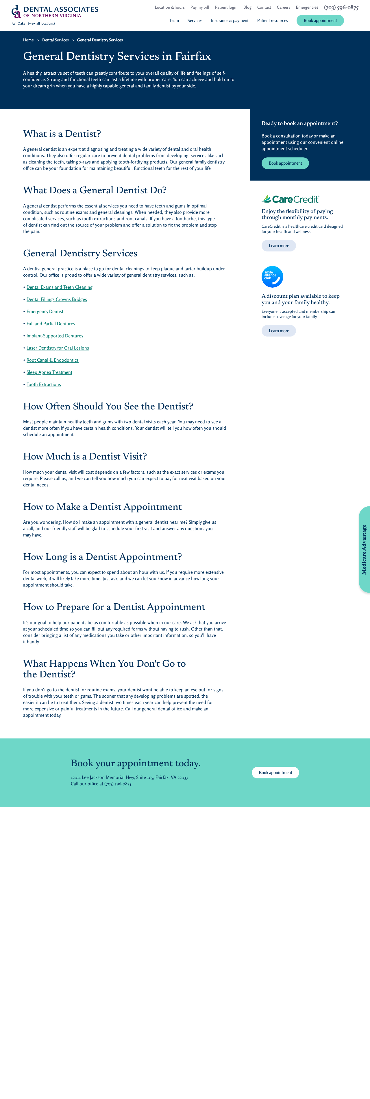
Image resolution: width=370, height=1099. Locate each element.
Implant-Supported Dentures (55, 336)
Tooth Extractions (44, 384)
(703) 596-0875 (117, 783)
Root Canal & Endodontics (53, 360)
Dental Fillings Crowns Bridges (57, 299)
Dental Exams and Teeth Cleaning (59, 287)
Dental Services (55, 39)
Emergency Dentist (45, 311)
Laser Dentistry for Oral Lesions (58, 348)
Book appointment (285, 163)
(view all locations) (41, 23)
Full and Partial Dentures (51, 323)
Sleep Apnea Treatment (49, 372)
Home (28, 39)
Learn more (279, 245)
